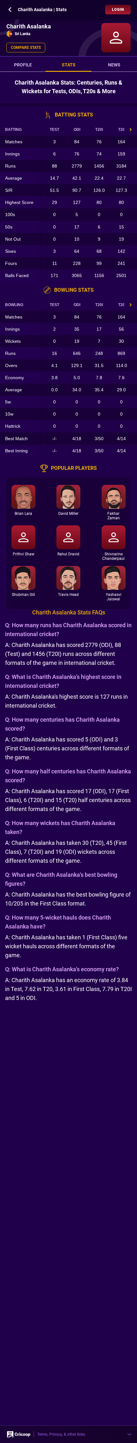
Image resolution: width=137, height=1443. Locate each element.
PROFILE (23, 64)
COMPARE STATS (26, 47)
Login (118, 9)
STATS (69, 64)
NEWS (114, 64)
